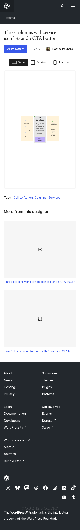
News (8, 380)
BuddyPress (14, 461)
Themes (47, 380)
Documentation (15, 413)
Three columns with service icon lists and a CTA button (39, 281)
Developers (12, 420)
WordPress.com (17, 440)
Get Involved (51, 407)
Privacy (9, 394)
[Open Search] (62, 6)
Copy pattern (15, 48)
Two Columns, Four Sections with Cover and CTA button (40, 351)
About (8, 373)
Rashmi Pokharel (63, 48)
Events (47, 413)
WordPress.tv (15, 427)
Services (54, 197)
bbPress (12, 454)
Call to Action (23, 197)
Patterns (9, 17)
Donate (49, 420)
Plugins (47, 387)
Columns (41, 197)
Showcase (49, 373)
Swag (48, 427)
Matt (9, 447)
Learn (8, 407)
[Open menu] (74, 6)
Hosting (9, 387)
